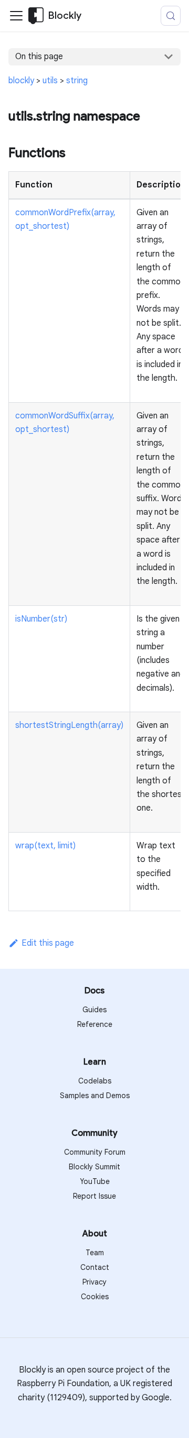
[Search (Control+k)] (171, 16)
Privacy (94, 1282)
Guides (94, 1009)
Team (95, 1252)
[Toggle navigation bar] (16, 16)
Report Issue (94, 1196)
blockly (21, 80)
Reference (94, 1024)
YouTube (95, 1181)
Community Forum (94, 1152)
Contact (94, 1267)
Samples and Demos (95, 1095)
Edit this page (48, 943)
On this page (39, 56)
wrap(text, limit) (45, 845)
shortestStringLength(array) (69, 725)
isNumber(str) (41, 619)
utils (50, 80)
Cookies (95, 1296)
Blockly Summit (94, 1166)
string (77, 80)
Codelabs (94, 1081)
